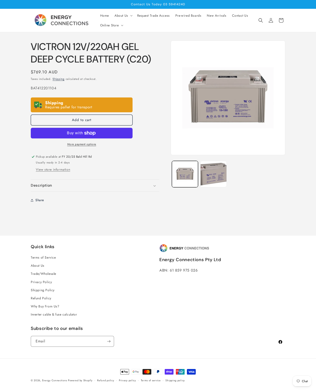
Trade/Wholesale (43, 273)
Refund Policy (41, 298)
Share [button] (39, 200)
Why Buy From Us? (45, 306)
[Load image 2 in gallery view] (213, 174)
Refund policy (105, 380)
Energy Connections (54, 380)
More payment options (81, 144)
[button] (123, 15)
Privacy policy (127, 380)
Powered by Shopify (80, 380)
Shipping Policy (43, 290)
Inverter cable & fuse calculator (54, 314)
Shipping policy (175, 380)
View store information (53, 169)
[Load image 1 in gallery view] (185, 174)
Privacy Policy (41, 282)
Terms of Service (43, 257)
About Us (37, 265)
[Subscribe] (109, 341)
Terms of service (151, 380)
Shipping (59, 79)
